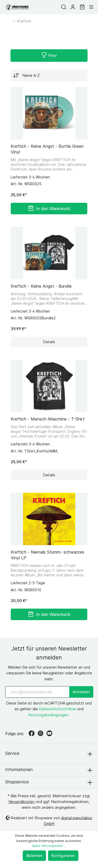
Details (49, 342)
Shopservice (17, 781)
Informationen (19, 769)
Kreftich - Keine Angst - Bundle (41, 286)
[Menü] (91, 7)
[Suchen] (63, 7)
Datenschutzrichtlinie (57, 709)
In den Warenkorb (53, 208)
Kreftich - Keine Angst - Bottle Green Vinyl (47, 149)
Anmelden (81, 692)
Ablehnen (34, 855)
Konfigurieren (63, 855)
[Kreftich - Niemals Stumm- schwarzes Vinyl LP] (49, 519)
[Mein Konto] (72, 7)
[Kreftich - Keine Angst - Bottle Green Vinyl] (49, 113)
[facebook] (33, 733)
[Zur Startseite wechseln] (17, 7)
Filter (52, 55)
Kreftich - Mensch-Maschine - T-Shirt (48, 419)
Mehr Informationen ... (49, 846)
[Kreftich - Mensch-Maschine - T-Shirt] (49, 386)
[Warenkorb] (82, 7)
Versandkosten (21, 801)
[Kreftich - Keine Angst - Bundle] (49, 253)
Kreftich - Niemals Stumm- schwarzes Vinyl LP (47, 554)
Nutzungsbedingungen (48, 715)
